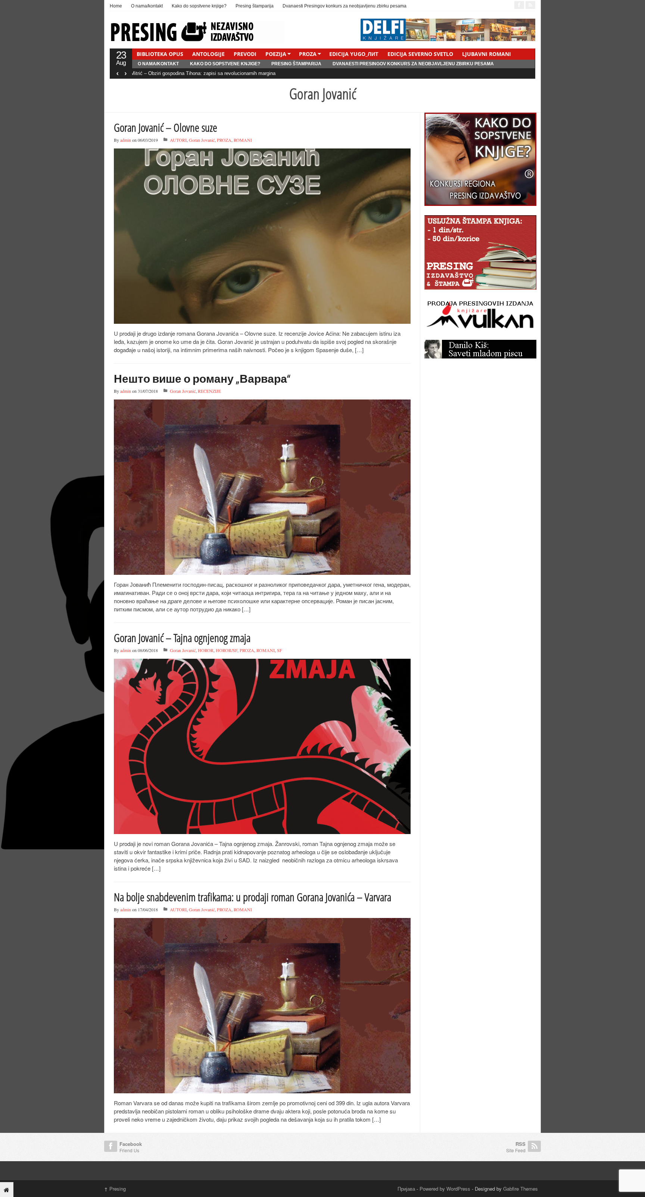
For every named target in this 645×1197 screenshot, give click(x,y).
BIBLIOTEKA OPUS (160, 53)
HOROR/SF (226, 650)
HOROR (206, 650)
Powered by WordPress (445, 1188)
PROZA (308, 53)
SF (279, 650)
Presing (115, 1188)
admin (125, 140)
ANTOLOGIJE (208, 53)
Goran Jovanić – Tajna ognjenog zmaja (182, 637)
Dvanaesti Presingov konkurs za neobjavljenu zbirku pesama (344, 6)
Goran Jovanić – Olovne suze (165, 127)
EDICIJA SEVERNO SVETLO (420, 53)
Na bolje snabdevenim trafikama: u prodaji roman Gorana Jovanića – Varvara (252, 897)
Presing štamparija (255, 6)
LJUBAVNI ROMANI (486, 53)
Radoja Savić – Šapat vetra (161, 73)
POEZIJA (275, 53)
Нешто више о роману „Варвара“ (202, 378)
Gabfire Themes (520, 1188)
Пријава (406, 1188)
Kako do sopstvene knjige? (199, 6)
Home (116, 6)
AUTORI (178, 140)
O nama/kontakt (147, 6)
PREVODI (245, 53)
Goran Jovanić (202, 140)
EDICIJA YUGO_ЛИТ (353, 53)
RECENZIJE (209, 391)
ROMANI (243, 140)
